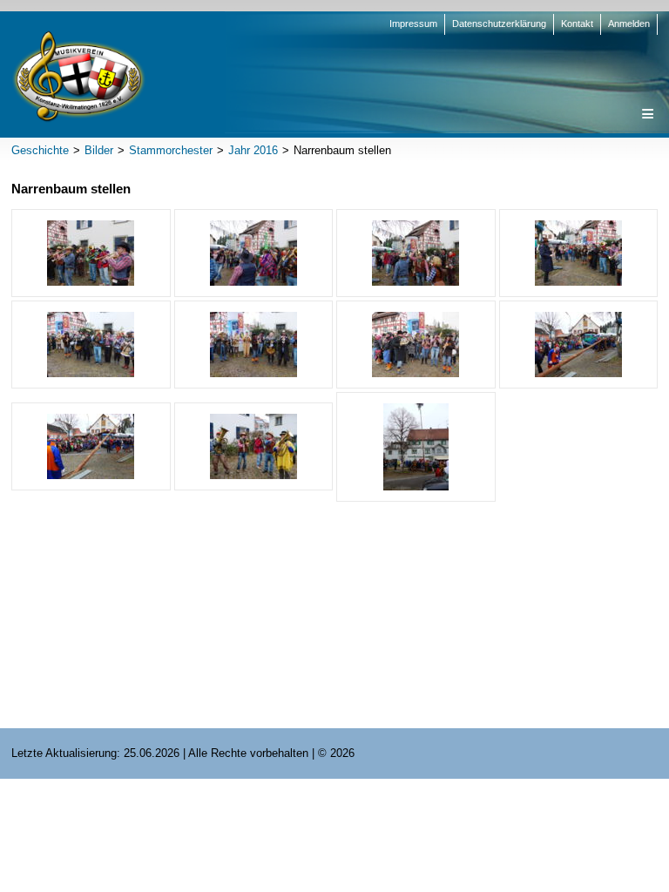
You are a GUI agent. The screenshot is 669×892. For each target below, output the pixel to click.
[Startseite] (78, 75)
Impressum (413, 23)
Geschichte (40, 150)
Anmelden (629, 23)
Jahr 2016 (253, 150)
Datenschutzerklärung (499, 23)
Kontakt (577, 23)
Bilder (98, 150)
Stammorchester (171, 150)
